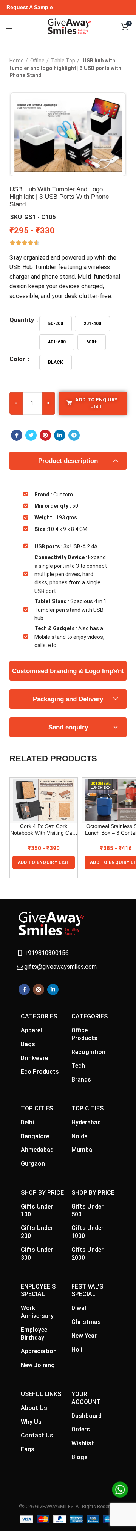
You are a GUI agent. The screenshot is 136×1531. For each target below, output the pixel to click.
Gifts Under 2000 (87, 1253)
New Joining (38, 1365)
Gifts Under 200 (37, 1231)
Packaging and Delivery (68, 699)
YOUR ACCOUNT (85, 1397)
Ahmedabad (37, 1149)
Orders (80, 1429)
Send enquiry (68, 727)
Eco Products (40, 1071)
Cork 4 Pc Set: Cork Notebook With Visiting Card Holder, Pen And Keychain (43, 829)
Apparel (31, 1030)
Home (16, 60)
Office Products (84, 1034)
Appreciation (39, 1351)
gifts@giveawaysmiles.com (60, 966)
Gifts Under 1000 (87, 1231)
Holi (76, 1349)
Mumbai (82, 1149)
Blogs (79, 1457)
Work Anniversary (37, 1311)
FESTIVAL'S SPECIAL (87, 1290)
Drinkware (34, 1058)
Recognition (88, 1052)
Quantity (22, 320)
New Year (84, 1335)
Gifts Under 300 (37, 1253)
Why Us (31, 1421)
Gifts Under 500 (87, 1210)
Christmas (86, 1321)
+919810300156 (46, 952)
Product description (68, 460)
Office (37, 60)
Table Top (63, 60)
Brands (81, 1079)
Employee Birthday (34, 1333)
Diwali (79, 1308)
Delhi (27, 1122)
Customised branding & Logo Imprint (68, 671)
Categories (39, 1016)
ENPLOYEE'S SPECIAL (38, 1290)
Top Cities (37, 1108)
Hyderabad (86, 1122)
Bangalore (35, 1136)
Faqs (27, 1449)
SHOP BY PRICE (42, 1192)
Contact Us (37, 1435)
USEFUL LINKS (41, 1394)
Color (18, 359)
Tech (78, 1065)
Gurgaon (33, 1163)
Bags (28, 1044)
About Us (34, 1407)
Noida (79, 1136)
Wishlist (82, 1443)
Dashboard (86, 1415)
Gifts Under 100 (37, 1210)
